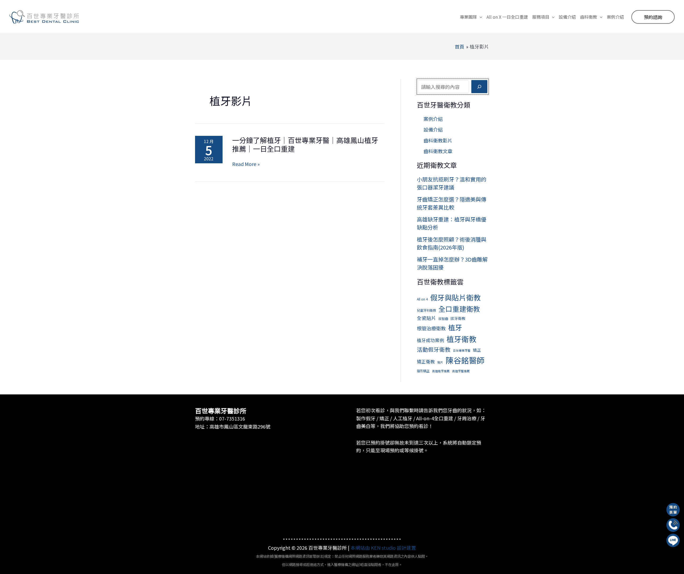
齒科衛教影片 (437, 140)
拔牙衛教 (457, 318)
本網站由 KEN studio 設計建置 (383, 547)
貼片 (440, 362)
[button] (479, 16)
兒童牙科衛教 (426, 310)
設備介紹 (433, 129)
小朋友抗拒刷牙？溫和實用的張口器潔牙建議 (451, 183)
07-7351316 (232, 418)
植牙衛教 (461, 339)
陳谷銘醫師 (465, 360)
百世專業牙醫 (462, 351)
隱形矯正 (423, 371)
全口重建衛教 (459, 309)
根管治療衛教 (431, 328)
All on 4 (422, 299)
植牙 (455, 327)
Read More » (246, 164)
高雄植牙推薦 (441, 371)
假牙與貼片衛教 (455, 297)
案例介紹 (433, 118)
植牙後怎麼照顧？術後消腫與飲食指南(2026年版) (451, 243)
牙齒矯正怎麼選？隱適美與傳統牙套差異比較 (451, 203)
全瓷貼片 (426, 318)
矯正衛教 (426, 361)
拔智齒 (443, 318)
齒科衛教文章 (437, 151)
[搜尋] (479, 86)
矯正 (477, 350)
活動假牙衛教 (433, 349)
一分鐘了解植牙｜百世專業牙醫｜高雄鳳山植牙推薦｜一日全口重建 (305, 144)
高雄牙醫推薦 (461, 371)
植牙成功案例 (430, 340)
